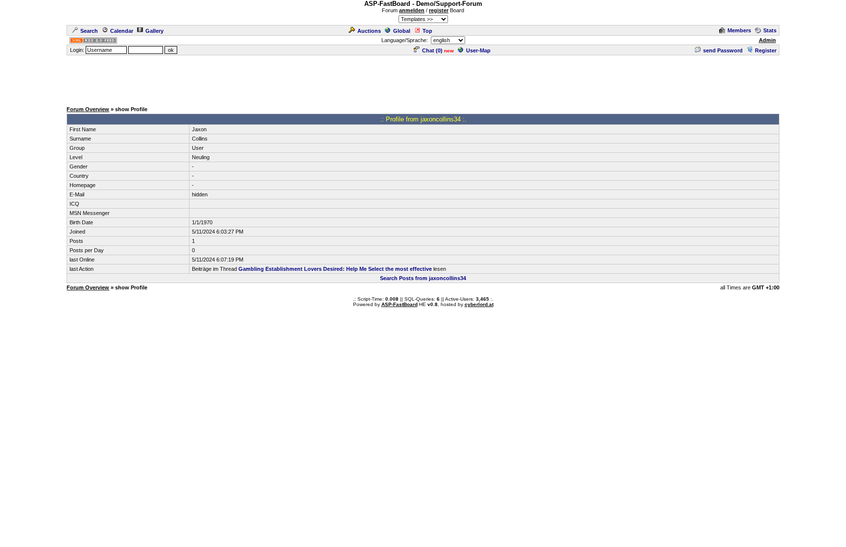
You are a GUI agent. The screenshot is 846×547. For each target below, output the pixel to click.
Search (89, 31)
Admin (767, 40)
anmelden (411, 10)
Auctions (369, 31)
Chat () (432, 50)
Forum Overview (88, 109)
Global (401, 31)
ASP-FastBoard (399, 304)
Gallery (154, 31)
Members (739, 30)
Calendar (121, 31)
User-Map (478, 50)
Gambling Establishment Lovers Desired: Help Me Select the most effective (335, 269)
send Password (723, 50)
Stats (769, 30)
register (438, 10)
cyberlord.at (479, 304)
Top (427, 31)
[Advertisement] (423, 78)
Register (765, 50)
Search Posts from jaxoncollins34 (423, 278)
